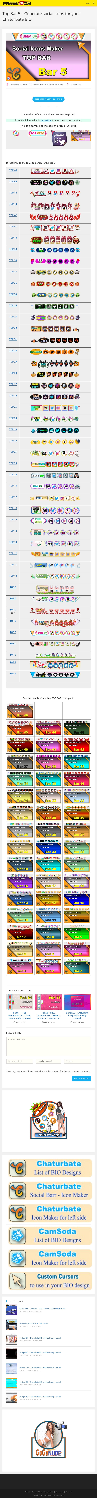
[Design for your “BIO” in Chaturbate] (11, 1324)
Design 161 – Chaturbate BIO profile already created (40, 1338)
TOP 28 (13, 372)
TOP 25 (13, 406)
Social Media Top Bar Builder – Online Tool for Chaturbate (42, 1309)
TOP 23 (13, 429)
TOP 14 (13, 530)
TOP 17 (13, 496)
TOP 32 (13, 327)
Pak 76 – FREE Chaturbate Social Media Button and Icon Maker (48, 1015)
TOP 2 (13, 662)
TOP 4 (13, 643)
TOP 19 (13, 474)
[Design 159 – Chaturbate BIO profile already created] (11, 1368)
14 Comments (38, 1326)
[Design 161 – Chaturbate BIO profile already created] (11, 1339)
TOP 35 (13, 294)
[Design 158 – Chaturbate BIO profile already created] (11, 1383)
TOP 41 (13, 226)
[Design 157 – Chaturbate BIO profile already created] (11, 1397)
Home (27, 1492)
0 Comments (75, 84)
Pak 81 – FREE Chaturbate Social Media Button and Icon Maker (19, 1015)
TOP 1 (13, 673)
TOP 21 (13, 451)
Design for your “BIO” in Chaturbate (33, 1323)
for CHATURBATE (56, 84)
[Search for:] (93, 3)
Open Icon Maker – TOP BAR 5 (48, 99)
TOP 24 (13, 418)
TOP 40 (13, 237)
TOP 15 (13, 519)
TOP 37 (13, 271)
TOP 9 (13, 587)
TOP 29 (13, 361)
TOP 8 (13, 598)
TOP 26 (13, 395)
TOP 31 (13, 339)
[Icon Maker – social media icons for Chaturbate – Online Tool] (50, 1190)
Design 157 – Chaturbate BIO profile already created (40, 1396)
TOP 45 (13, 181)
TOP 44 (13, 192)
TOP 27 (13, 384)
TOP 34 (13, 305)
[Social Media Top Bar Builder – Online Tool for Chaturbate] (11, 1310)
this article (46, 120)
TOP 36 (13, 282)
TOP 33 (13, 316)
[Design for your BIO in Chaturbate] (50, 1168)
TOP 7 (13, 609)
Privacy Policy (37, 1492)
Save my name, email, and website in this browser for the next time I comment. (48, 1071)
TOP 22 (13, 440)
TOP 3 (13, 654)
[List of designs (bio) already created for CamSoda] (50, 1235)
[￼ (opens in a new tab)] (55, 465)
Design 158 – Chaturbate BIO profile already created (40, 1382)
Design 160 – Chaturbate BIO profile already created (40, 1352)
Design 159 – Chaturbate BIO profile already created (40, 1367)
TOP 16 (13, 508)
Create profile (39, 84)
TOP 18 (13, 485)
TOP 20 (13, 463)
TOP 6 (13, 620)
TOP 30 (13, 350)
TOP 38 (13, 260)
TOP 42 (13, 215)
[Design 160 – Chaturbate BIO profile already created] (11, 1353)
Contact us (59, 1492)
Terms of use (48, 1492)
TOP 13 (13, 541)
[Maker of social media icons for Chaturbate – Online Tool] (50, 1213)
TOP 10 (13, 575)
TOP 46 (13, 170)
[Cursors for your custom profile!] (50, 1281)
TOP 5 (13, 632)
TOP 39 (13, 248)
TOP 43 (13, 203)
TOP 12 (13, 553)
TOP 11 (13, 564)
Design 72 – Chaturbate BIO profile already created (77, 1015)
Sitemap (69, 1492)
